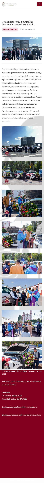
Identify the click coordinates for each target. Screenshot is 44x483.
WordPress (29, 480)
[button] (22, 141)
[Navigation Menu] (39, 4)
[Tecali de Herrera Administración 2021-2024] (10, 4)
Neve (12, 480)
